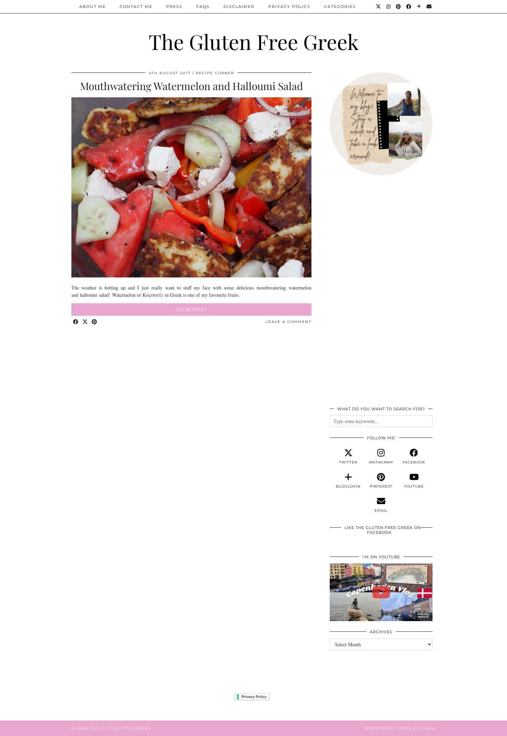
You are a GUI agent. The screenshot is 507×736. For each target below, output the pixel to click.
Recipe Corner (215, 73)
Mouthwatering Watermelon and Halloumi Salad (191, 86)
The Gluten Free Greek (254, 41)
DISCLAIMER (239, 6)
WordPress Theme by (400, 728)
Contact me (136, 6)
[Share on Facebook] (76, 322)
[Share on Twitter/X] (85, 322)
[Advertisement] (381, 294)
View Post (191, 309)
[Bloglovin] (419, 6)
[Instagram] (388, 6)
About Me (92, 6)
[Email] (429, 6)
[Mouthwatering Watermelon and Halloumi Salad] (191, 275)
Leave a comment (288, 322)
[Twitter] (378, 6)
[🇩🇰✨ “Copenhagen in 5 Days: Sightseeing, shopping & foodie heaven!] (381, 592)
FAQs (203, 6)
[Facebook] (409, 6)
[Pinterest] (398, 6)
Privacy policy (289, 6)
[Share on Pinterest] (94, 322)
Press (174, 6)
